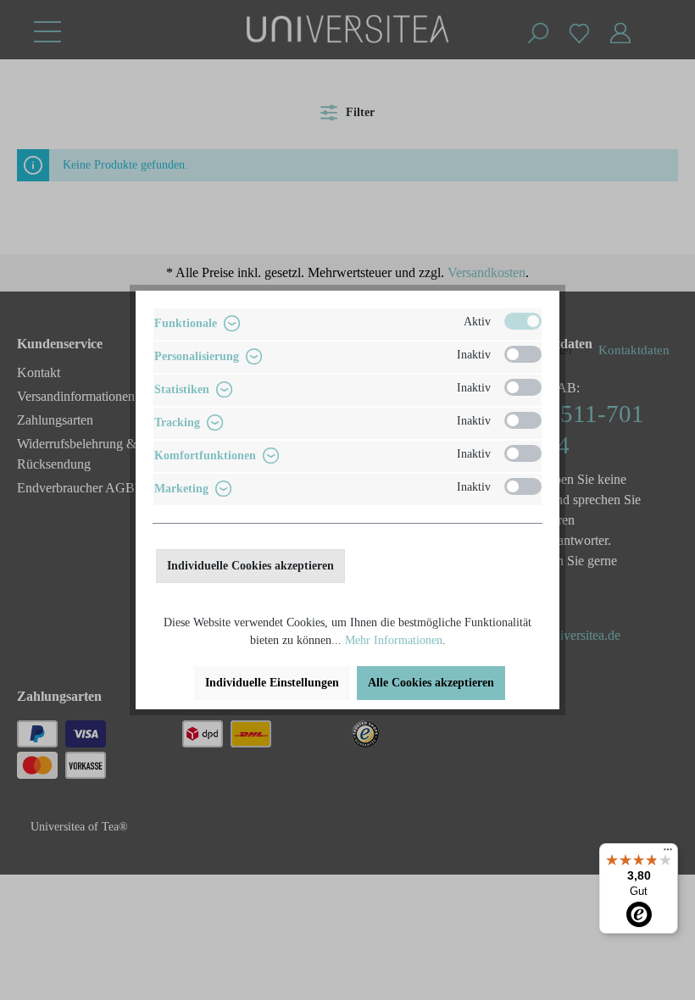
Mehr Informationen (393, 640)
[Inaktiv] (523, 354)
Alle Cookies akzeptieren (431, 682)
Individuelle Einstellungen (272, 682)
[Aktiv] (523, 321)
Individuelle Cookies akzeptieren (250, 565)
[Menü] (668, 853)
